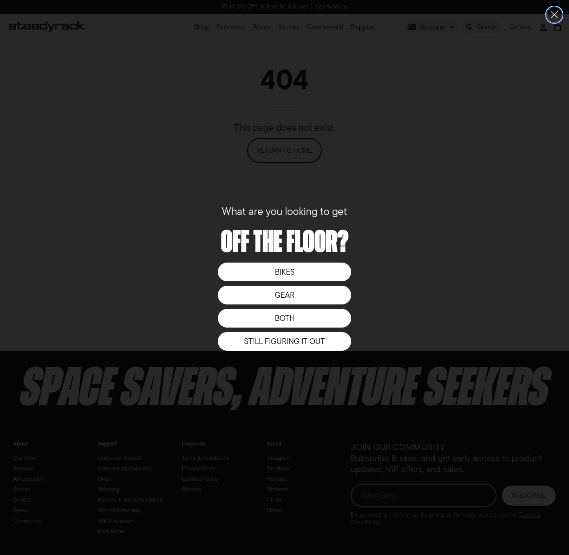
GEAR (285, 295)
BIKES (285, 272)
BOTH (285, 318)
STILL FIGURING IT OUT (284, 341)
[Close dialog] (554, 15)
